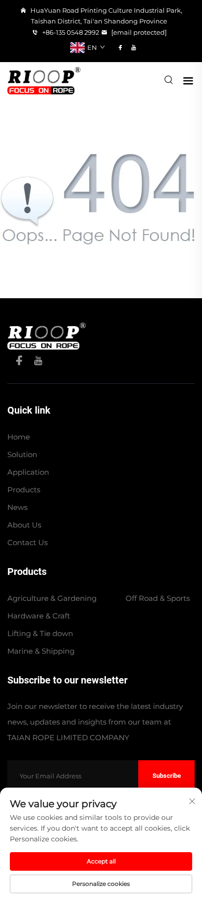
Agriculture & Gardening (52, 598)
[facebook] (120, 47)
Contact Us (27, 542)
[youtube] (133, 47)
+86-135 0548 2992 (70, 32)
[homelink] (46, 335)
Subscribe (166, 775)
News (17, 507)
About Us (24, 524)
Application (28, 472)
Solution (22, 454)
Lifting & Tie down (40, 633)
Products (23, 489)
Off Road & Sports (158, 598)
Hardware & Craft (38, 615)
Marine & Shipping (41, 651)
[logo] (43, 80)
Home (18, 436)
